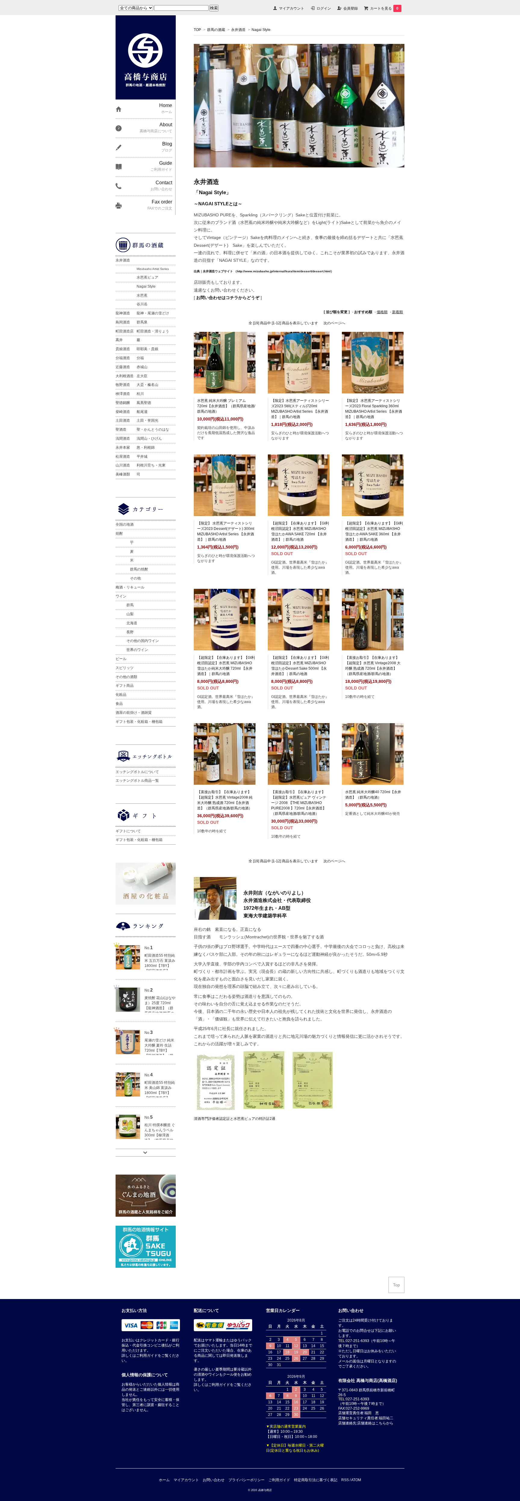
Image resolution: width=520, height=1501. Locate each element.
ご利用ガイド (279, 1480)
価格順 (382, 312)
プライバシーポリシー (246, 1480)
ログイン (324, 8)
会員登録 (350, 8)
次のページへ (334, 323)
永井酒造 (238, 30)
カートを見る (384, 8)
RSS (345, 1480)
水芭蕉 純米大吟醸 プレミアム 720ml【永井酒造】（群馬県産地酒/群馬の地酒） (226, 406)
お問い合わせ (213, 1480)
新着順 (397, 312)
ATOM (356, 1480)
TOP (197, 30)
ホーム (164, 1480)
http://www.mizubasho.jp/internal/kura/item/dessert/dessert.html (284, 271)
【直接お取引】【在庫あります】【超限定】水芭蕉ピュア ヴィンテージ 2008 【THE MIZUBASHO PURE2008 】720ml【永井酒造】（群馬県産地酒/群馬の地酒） (298, 803)
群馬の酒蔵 (216, 30)
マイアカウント (291, 8)
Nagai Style (261, 30)
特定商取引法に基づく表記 (315, 1480)
